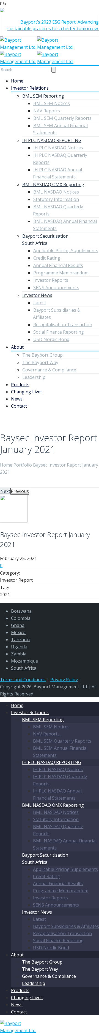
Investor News (37, 295)
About (17, 347)
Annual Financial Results (58, 265)
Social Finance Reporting (58, 332)
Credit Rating (46, 258)
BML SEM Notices (51, 103)
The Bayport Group (42, 355)
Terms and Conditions (23, 680)
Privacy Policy (64, 680)
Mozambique (24, 661)
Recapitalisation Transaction (62, 325)
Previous (20, 491)
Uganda (19, 647)
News (17, 399)
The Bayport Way (40, 362)
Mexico (18, 632)
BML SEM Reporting (43, 96)
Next (5, 491)
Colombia (21, 618)
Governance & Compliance (49, 370)
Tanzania (20, 640)
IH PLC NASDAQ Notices (58, 148)
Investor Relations (30, 88)
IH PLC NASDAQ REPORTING (51, 140)
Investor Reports (50, 280)
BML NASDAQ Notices (56, 192)
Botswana (21, 611)
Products (20, 385)
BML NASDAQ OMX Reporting (53, 184)
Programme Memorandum (61, 273)
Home (17, 81)
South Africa (23, 668)
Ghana (17, 625)
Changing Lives (27, 392)
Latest (39, 303)
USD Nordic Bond (51, 339)
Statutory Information (56, 199)
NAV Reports (46, 111)
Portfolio (23, 465)
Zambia (18, 654)
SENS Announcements (56, 288)
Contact (19, 406)
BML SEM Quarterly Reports (62, 118)
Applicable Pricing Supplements (65, 251)
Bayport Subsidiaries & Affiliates (66, 926)
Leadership (33, 377)
